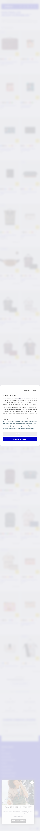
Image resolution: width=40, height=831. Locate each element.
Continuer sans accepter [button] (30, 390)
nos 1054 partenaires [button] (21, 398)
